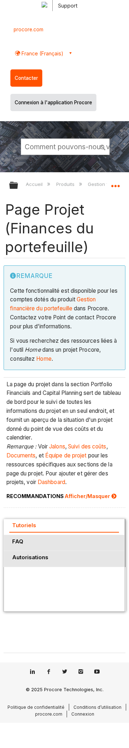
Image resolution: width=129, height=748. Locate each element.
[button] (103, 146)
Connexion (82, 714)
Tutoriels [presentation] (24, 525)
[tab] (64, 527)
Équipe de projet (66, 455)
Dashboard (51, 482)
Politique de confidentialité (36, 707)
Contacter (26, 78)
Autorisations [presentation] (30, 557)
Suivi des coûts (87, 446)
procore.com (28, 29)
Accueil (35, 184)
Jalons (57, 446)
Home (43, 358)
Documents (21, 455)
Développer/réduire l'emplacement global (115, 183)
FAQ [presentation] (17, 541)
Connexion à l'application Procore (53, 102)
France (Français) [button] (41, 53)
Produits (66, 184)
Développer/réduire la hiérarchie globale (18, 186)
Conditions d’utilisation (97, 707)
